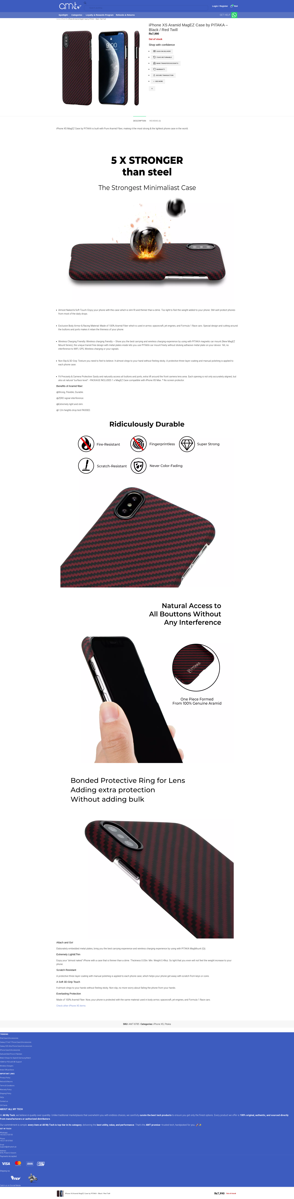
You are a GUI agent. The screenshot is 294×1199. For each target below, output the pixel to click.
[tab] (139, 119)
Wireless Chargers (6, 1066)
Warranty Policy (6, 1089)
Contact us (4, 1101)
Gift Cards (3, 1105)
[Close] (152, 88)
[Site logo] (70, 6)
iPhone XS (64, 19)
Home (58, 19)
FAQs (2, 1097)
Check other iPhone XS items (71, 1005)
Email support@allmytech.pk (8, 1146)
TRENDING (4, 1034)
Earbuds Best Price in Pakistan (11, 1054)
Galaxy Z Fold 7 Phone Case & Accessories (15, 1042)
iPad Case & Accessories (9, 1038)
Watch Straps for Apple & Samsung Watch (15, 1058)
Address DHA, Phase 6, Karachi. (8, 1152)
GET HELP (225, 15)
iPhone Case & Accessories (10, 1050)
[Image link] (23, 1163)
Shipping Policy (5, 1093)
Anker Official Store (7, 1070)
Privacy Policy (5, 1078)
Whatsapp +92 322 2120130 (6, 1134)
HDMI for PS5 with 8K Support (11, 1062)
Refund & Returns (6, 1081)
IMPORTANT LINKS (7, 1074)
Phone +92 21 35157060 (6, 1140)
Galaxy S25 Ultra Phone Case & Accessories (16, 1046)
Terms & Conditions (7, 1086)
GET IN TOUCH (5, 1129)
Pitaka (168, 1024)
